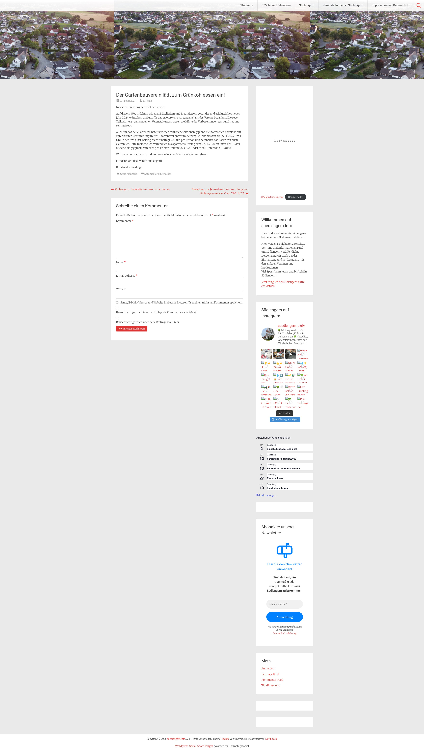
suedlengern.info (26, 5)
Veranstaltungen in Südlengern (343, 5)
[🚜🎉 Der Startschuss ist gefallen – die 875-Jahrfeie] (266, 390)
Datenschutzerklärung (284, 633)
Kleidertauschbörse (278, 488)
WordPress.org (270, 685)
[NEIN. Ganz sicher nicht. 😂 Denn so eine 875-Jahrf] (290, 366)
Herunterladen (295, 197)
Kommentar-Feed (272, 679)
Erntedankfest (275, 478)
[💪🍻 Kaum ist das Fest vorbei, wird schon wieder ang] (278, 366)
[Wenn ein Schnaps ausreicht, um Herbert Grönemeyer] (302, 354)
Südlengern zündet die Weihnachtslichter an (140, 189)
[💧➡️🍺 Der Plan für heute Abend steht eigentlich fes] (278, 378)
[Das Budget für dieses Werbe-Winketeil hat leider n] (266, 378)
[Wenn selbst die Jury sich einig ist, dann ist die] (290, 390)
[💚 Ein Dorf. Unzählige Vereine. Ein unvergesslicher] (290, 354)
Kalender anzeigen (266, 495)
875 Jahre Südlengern (276, 5)
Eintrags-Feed (270, 674)
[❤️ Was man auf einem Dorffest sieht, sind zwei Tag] (278, 354)
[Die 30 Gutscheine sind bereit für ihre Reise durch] (266, 354)
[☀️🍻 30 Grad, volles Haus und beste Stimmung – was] (266, 366)
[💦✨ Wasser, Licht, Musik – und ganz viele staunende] (302, 366)
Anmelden (267, 668)
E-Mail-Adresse (126, 275)
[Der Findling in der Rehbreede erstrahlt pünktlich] (302, 390)
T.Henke (147, 100)
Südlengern (306, 5)
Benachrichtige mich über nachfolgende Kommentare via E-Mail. (156, 312)
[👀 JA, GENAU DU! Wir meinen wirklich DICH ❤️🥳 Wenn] (266, 402)
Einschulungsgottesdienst (282, 448)
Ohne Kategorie (128, 173)
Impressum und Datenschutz (391, 5)
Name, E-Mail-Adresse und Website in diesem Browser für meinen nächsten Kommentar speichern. (181, 302)
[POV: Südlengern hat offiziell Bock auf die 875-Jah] (302, 402)
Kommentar (124, 221)
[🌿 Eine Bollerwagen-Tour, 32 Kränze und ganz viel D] (290, 402)
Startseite (246, 5)
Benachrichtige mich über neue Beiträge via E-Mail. (148, 322)
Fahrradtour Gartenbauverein (283, 468)
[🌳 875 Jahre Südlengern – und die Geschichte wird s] (278, 390)
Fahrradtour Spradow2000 (281, 458)
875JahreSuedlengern (272, 197)
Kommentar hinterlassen (157, 173)
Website (121, 289)
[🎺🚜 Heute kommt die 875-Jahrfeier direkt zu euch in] (290, 378)
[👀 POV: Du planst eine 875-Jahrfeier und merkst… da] (278, 402)
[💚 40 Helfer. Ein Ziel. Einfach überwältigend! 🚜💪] (302, 378)
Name (121, 262)
